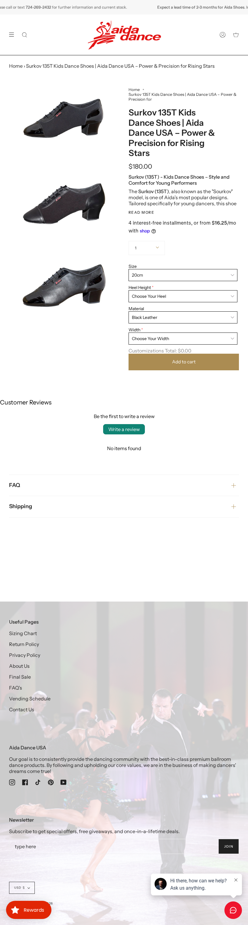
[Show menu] (13, 34)
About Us (19, 666)
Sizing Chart (23, 633)
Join (228, 846)
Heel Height (140, 287)
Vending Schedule (30, 699)
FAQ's (15, 688)
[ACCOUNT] (223, 35)
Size (133, 266)
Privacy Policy (24, 655)
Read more (141, 212)
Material (136, 308)
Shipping (20, 506)
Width (134, 330)
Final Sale (20, 677)
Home (16, 66)
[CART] (236, 35)
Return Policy (24, 644)
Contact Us (21, 709)
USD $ (19, 888)
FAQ (14, 485)
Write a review (124, 429)
